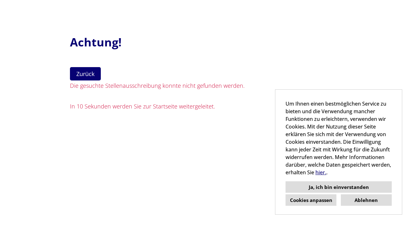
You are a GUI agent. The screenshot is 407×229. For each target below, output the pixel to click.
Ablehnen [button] (366, 200)
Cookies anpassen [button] (311, 200)
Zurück (85, 74)
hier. (320, 172)
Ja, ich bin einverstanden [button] (339, 187)
